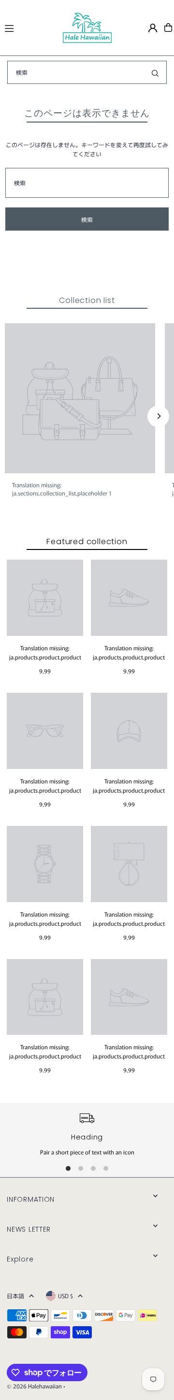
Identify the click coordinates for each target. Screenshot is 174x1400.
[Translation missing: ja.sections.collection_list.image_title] (80, 398)
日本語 (15, 1295)
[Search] (155, 72)
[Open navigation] (29, 27)
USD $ (65, 1295)
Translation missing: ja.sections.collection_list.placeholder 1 (62, 488)
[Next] (158, 416)
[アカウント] (152, 28)
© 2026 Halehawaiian (34, 1386)
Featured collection (86, 541)
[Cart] (168, 27)
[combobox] (87, 72)
